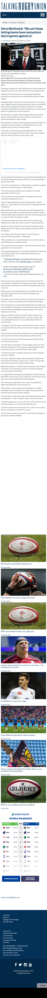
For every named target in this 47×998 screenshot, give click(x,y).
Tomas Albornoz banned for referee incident (18, 735)
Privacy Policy (8, 938)
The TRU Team (8, 922)
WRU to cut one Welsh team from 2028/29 (17, 805)
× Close (42, 985)
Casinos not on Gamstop (11, 955)
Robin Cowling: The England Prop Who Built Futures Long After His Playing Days (21, 770)
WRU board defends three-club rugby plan (17, 631)
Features (6, 917)
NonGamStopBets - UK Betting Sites (15, 946)
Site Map (6, 942)
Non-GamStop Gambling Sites (13, 950)
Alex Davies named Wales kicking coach (16, 564)
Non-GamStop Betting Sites (12, 948)
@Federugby (25, 262)
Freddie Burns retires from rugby (13, 701)
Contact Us (7, 931)
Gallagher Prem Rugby (11, 919)
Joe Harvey (7, 41)
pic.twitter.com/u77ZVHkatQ (16, 272)
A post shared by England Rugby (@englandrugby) (23, 172)
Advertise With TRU (10, 933)
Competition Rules (9, 940)
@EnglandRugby (12, 259)
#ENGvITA (28, 269)
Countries (6, 915)
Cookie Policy (8, 935)
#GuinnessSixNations (13, 269)
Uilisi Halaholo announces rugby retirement (18, 598)
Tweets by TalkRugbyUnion (10, 897)
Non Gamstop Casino (10, 953)
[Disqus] (23, 446)
